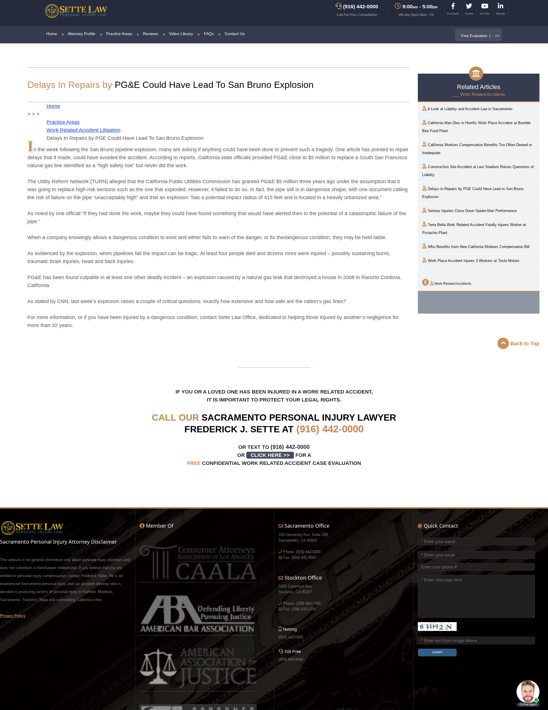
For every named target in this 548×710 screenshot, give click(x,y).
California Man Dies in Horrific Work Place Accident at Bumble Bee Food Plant (476, 127)
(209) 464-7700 (308, 603)
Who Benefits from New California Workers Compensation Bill (478, 247)
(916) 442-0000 (330, 428)
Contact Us (234, 33)
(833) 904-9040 (291, 659)
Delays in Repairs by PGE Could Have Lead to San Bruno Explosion (472, 193)
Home (51, 33)
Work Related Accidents (452, 284)
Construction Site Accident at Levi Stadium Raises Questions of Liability (478, 171)
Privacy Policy (12, 616)
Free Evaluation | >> (480, 36)
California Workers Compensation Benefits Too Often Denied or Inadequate (477, 149)
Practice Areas (118, 33)
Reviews (150, 33)
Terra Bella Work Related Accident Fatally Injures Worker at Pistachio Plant (474, 229)
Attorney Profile (81, 33)
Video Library (180, 33)
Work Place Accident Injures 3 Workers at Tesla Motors (473, 261)
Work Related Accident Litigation (83, 130)
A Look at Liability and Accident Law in (469, 109)
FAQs (208, 33)
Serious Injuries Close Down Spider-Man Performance (472, 211)
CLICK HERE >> (270, 455)
